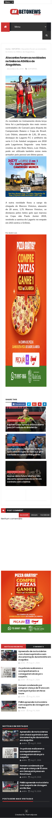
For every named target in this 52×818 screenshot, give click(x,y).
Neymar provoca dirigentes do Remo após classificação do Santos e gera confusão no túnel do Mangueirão (25, 451)
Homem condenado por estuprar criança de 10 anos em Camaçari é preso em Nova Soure (33, 689)
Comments (38, 646)
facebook (45, 515)
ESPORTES (16, 49)
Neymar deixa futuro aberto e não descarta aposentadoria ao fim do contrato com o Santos (24, 479)
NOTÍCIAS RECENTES (13, 646)
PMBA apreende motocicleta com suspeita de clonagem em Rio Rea (33, 705)
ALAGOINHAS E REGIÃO (16, 420)
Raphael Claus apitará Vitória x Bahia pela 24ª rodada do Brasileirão (25, 426)
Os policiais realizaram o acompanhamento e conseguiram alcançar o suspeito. (30, 672)
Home (8, 49)
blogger (24, 515)
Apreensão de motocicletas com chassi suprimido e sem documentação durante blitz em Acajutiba (34, 655)
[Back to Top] (26, 811)
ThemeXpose (31, 814)
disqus (34, 515)
